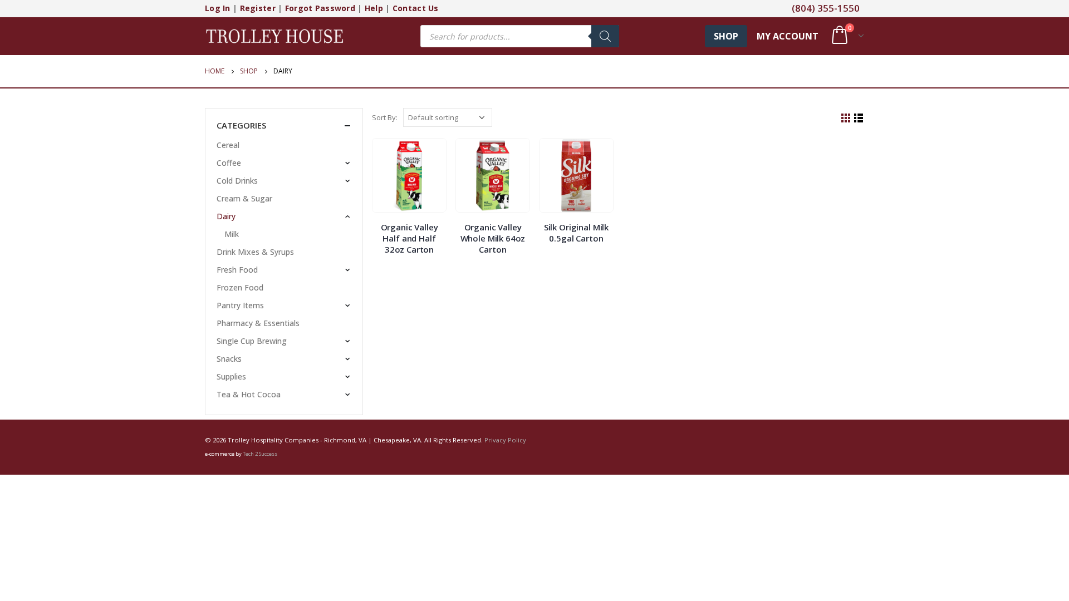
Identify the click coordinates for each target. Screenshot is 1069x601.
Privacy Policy (505, 440)
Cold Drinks (237, 180)
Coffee (229, 162)
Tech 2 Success (260, 453)
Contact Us (416, 8)
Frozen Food (240, 287)
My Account (787, 36)
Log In (218, 8)
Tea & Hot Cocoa (249, 394)
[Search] (605, 36)
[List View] (859, 118)
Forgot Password (320, 8)
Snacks (229, 358)
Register (258, 8)
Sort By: (385, 117)
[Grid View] (846, 118)
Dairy (226, 216)
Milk (231, 234)
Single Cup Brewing (252, 341)
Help (374, 8)
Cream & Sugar (244, 198)
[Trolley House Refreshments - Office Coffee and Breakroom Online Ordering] (274, 36)
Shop (726, 36)
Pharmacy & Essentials (258, 323)
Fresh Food (237, 269)
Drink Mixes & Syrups (255, 252)
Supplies (231, 376)
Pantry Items (240, 305)
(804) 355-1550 (826, 8)
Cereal (228, 145)
